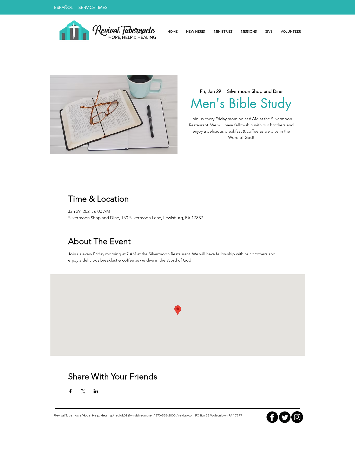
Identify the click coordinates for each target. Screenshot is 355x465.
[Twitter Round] (285, 417)
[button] (195, 31)
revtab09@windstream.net (134, 415)
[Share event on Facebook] (70, 391)
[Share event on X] (83, 391)
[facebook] (272, 417)
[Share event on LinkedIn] (96, 391)
